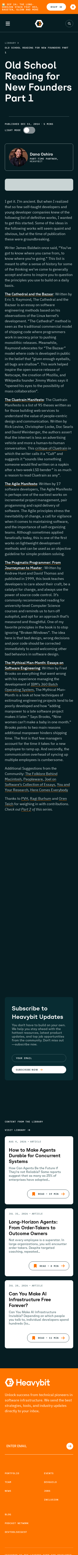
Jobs (47, 1490)
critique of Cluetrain (51, 448)
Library (10, 42)
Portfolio (12, 1473)
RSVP (54, 6)
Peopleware (33, 779)
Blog (8, 1514)
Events (49, 1473)
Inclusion (51, 1499)
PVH (24, 798)
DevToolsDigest (16, 1531)
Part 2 (26, 809)
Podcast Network (17, 1523)
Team (8, 1482)
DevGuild (50, 1482)
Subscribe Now (27, 1069)
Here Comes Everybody (49, 790)
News (8, 1490)
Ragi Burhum (40, 798)
